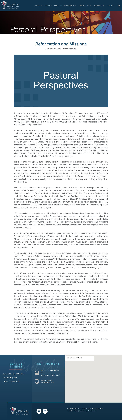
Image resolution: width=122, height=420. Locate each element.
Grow (47, 5)
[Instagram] (45, 411)
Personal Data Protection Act (88, 411)
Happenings (69, 5)
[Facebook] (39, 411)
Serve (57, 5)
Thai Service (98, 5)
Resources (84, 5)
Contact (110, 5)
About (37, 5)
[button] (119, 5)
